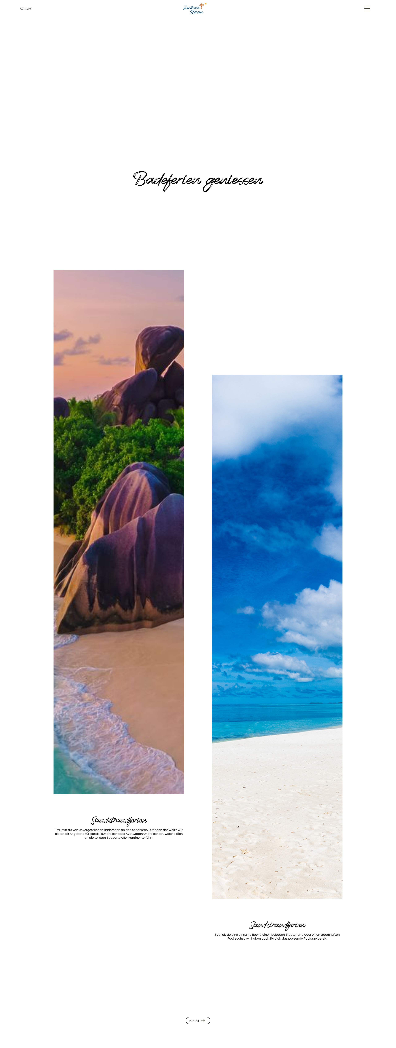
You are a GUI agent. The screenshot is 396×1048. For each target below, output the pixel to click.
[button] (367, 8)
